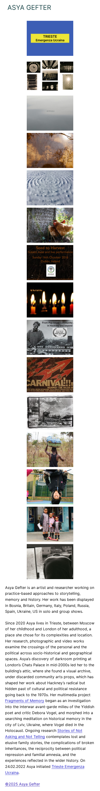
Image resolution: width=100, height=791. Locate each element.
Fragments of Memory (24, 700)
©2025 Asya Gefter (22, 784)
